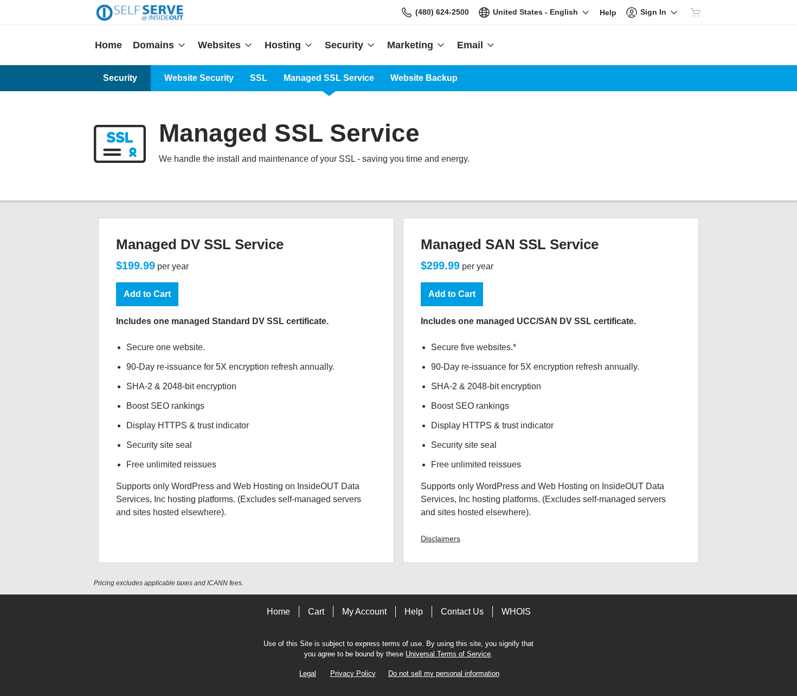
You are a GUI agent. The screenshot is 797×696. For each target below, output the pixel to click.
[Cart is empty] (696, 12)
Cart (316, 611)
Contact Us (462, 611)
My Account (364, 611)
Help (413, 611)
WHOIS (516, 611)
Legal (307, 673)
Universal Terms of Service (448, 654)
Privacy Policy (353, 673)
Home (278, 611)
